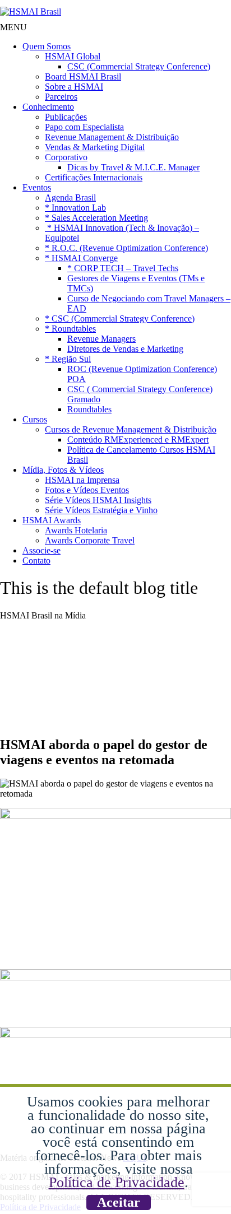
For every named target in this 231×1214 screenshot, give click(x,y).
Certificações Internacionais (93, 177)
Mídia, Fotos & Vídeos (63, 470)
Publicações (66, 117)
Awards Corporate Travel (90, 540)
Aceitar (118, 1202)
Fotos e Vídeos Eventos (87, 490)
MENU (13, 27)
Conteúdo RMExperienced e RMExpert (138, 439)
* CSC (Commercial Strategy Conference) (120, 318)
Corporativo (66, 157)
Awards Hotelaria (76, 530)
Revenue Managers (101, 338)
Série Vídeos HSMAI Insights (98, 500)
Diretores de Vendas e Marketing (125, 348)
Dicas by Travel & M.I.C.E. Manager (133, 167)
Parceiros (61, 96)
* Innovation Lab (75, 207)
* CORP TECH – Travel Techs (122, 268)
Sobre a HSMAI (74, 86)
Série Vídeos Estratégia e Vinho (101, 510)
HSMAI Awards (51, 520)
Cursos (34, 419)
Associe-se (41, 550)
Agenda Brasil (70, 197)
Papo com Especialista (84, 127)
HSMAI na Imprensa (82, 480)
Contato (36, 560)
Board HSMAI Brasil (83, 76)
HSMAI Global (72, 56)
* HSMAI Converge (81, 258)
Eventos (36, 187)
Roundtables (89, 409)
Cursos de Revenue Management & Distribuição (130, 429)
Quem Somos (46, 46)
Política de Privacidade (116, 1182)
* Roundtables (70, 328)
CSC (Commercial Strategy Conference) (138, 66)
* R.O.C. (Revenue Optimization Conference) (126, 248)
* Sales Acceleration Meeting (96, 217)
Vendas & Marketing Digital (95, 147)
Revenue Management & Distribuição (112, 137)
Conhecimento (48, 106)
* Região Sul (68, 359)
